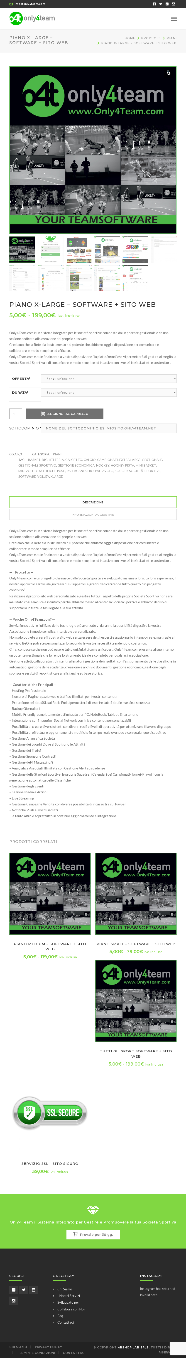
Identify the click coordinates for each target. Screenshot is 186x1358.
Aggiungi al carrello (67, 414)
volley (43, 476)
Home (130, 38)
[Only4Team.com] (32, 18)
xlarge (57, 476)
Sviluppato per (68, 1302)
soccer (121, 471)
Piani (172, 38)
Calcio (90, 460)
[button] (168, 73)
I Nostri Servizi (68, 1296)
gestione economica (76, 465)
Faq (60, 1316)
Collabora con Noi (71, 1309)
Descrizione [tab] (93, 502)
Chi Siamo (64, 1289)
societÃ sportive (145, 471)
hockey (103, 465)
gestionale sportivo (37, 465)
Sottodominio (25, 428)
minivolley (28, 471)
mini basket (146, 465)
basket (34, 460)
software (27, 476)
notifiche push (52, 471)
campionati (107, 460)
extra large (130, 460)
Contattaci (65, 1322)
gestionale (152, 460)
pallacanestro (80, 471)
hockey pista (122, 465)
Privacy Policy (48, 1347)
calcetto (73, 460)
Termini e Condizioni (36, 1353)
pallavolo (104, 471)
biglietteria (53, 460)
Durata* (20, 392)
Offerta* (21, 378)
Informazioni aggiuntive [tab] (93, 514)
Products (151, 38)
